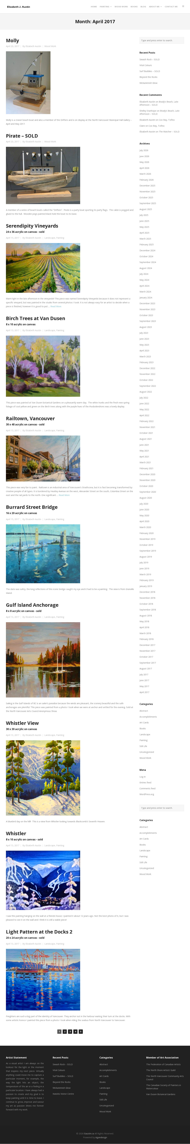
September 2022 (148, 386)
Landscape (49, 238)
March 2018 (145, 633)
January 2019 (146, 586)
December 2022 (147, 368)
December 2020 (147, 474)
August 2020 (146, 497)
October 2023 (146, 315)
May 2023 (144, 344)
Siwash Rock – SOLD (150, 59)
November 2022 (147, 374)
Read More (55, 306)
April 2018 (144, 627)
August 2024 (146, 268)
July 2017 (144, 674)
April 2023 (144, 350)
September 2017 (148, 662)
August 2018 (146, 615)
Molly (12, 40)
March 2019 (145, 574)
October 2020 (146, 486)
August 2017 (146, 668)
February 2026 (146, 179)
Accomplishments (148, 716)
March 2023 (145, 356)
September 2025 (148, 203)
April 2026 (144, 168)
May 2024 (144, 279)
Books (143, 728)
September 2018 (148, 609)
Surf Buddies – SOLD (150, 71)
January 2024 (146, 297)
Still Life (143, 746)
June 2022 (144, 403)
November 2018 (147, 597)
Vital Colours (146, 65)
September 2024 (148, 262)
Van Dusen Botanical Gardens (160, 1094)
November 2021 (147, 427)
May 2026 (144, 162)
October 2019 (146, 545)
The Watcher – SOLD (169, 131)
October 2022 (146, 380)
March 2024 (145, 291)
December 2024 (147, 250)
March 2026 (145, 173)
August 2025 (146, 209)
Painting (60, 238)
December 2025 (147, 185)
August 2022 (146, 391)
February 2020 (146, 533)
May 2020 (144, 515)
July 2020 (144, 503)
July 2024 (144, 274)
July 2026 (144, 150)
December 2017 (147, 645)
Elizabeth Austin (33, 46)
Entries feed (145, 782)
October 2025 (146, 197)
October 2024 (146, 256)
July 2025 (144, 215)
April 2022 (144, 415)
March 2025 (145, 238)
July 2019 (144, 562)
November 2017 (147, 650)
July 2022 (144, 397)
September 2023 (148, 321)
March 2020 (145, 527)
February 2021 (146, 468)
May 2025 (144, 226)
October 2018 (146, 603)
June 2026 (144, 156)
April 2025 (144, 232)
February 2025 (146, 244)
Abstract (144, 710)
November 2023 (147, 309)
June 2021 (144, 444)
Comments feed (147, 788)
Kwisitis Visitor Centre (63, 1093)
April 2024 (144, 285)
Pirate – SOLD (22, 135)
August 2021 (146, 438)
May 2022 (144, 409)
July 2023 (144, 332)
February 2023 (146, 362)
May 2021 (144, 450)
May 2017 (144, 686)
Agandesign (101, 1137)
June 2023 (144, 338)
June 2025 (144, 221)
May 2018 (144, 621)
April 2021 (144, 456)
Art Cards (144, 722)
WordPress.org (147, 794)
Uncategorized (147, 752)
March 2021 (145, 462)
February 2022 (146, 421)
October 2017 (146, 656)
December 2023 (147, 303)
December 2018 (147, 592)
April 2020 (144, 521)
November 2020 (147, 480)
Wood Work (50, 46)
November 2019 (147, 539)
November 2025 (147, 191)
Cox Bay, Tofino (167, 119)
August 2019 (146, 556)
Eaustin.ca (89, 1133)
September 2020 (148, 491)
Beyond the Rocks (148, 77)
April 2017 (144, 692)
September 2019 (148, 550)
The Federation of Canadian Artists (163, 1064)
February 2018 (146, 639)
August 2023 (146, 327)
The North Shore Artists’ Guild (160, 1070)
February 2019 (146, 580)
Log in (143, 776)
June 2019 (144, 568)
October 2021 (146, 433)
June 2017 (144, 680)
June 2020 (144, 509)
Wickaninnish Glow (148, 83)
